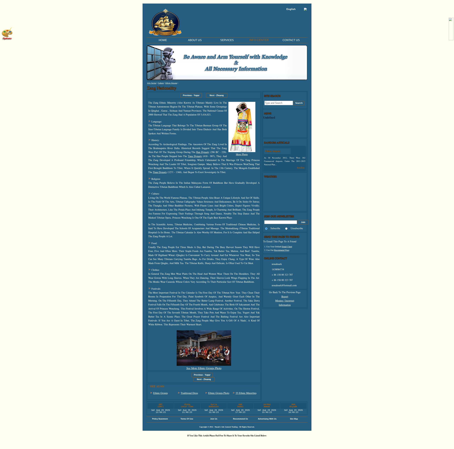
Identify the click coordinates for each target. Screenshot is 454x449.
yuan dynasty (160, 172)
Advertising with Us (267, 419)
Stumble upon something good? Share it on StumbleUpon (217, 441)
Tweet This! (196, 441)
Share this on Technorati (238, 441)
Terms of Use (187, 419)
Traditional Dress (189, 393)
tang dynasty (195, 156)
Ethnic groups (171, 83)
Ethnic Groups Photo (218, 393)
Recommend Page (281, 250)
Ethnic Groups (160, 393)
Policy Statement (160, 419)
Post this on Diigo (259, 441)
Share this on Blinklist (249, 441)
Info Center (151, 83)
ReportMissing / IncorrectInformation (284, 301)
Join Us (213, 419)
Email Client (287, 246)
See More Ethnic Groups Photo (204, 368)
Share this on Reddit (206, 441)
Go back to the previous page (285, 292)
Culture (161, 83)
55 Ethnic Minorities (246, 393)
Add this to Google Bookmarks (174, 441)
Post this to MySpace (281, 441)
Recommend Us (240, 419)
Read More (300, 167)
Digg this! (185, 441)
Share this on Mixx (228, 441)
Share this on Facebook (270, 441)
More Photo (242, 154)
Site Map (294, 419)
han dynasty (202, 152)
